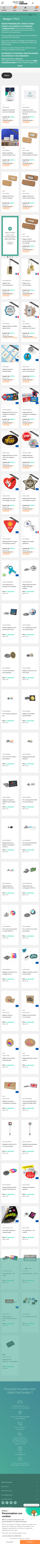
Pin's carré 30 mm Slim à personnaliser (9, 757)
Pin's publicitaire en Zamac (29, 1316)
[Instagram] (11, 1502)
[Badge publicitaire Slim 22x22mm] (30, 749)
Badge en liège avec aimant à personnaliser (28, 197)
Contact (10, 243)
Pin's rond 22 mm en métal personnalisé (29, 930)
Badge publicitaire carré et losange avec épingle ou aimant (9, 414)
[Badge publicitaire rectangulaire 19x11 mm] (30, 878)
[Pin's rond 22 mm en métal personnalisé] (30, 921)
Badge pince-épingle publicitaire (28, 542)
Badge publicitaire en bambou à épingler (8, 197)
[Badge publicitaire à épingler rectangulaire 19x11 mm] (10, 835)
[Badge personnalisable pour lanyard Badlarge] (10, 102)
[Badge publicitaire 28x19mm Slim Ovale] (10, 878)
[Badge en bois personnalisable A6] (10, 276)
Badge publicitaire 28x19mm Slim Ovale (8, 887)
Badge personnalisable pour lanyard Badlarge (8, 111)
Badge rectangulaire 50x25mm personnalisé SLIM (8, 801)
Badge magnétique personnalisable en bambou (29, 154)
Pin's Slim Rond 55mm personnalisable (8, 671)
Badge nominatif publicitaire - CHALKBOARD (9, 1360)
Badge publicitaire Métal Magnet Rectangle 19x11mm (29, 586)
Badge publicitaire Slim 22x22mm (28, 757)
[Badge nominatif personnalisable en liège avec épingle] (30, 232)
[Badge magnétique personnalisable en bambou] (30, 145)
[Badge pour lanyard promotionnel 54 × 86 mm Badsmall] (30, 102)
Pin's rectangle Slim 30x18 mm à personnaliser (29, 801)
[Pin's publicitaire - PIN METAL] (10, 1266)
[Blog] (2, 1502)
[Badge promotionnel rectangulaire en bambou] (10, 1094)
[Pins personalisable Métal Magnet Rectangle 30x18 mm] (30, 1094)
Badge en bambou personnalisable (7, 1016)
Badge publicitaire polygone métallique (28, 456)
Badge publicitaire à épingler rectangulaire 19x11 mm (8, 845)
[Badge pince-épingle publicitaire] (30, 534)
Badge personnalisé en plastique (28, 1188)
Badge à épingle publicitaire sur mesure (28, 327)
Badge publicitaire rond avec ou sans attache (28, 370)
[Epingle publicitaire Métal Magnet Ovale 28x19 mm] (10, 1180)
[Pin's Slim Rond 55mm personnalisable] (10, 663)
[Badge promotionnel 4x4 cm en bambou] (30, 1008)
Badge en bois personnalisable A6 (7, 284)
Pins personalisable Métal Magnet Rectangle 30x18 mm (29, 1103)
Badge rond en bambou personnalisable (8, 1059)
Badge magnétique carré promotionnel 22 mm (9, 628)
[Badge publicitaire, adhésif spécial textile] (10, 319)
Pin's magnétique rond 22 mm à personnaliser (29, 628)
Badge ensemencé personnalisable (7, 370)
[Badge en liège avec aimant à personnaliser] (30, 188)
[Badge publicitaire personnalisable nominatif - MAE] (10, 1309)
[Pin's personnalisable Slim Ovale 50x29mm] (30, 835)
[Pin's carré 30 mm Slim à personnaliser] (10, 749)
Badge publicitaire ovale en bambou (29, 1059)
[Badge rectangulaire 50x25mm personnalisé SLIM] (10, 792)
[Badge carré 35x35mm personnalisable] (30, 706)
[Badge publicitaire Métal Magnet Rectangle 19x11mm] (30, 577)
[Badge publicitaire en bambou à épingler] (10, 188)
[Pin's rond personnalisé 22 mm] (10, 706)
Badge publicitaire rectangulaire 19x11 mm (28, 887)
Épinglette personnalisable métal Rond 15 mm (29, 1145)
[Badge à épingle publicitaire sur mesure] (30, 319)
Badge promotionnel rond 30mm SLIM (29, 671)
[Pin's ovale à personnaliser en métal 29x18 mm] (10, 921)
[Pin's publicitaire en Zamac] (30, 1309)
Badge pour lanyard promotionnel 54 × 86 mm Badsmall (29, 112)
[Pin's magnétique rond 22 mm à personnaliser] (30, 620)
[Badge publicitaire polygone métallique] (30, 448)
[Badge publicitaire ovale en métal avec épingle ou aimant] (10, 448)
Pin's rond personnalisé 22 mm (9, 714)
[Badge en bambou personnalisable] (10, 1008)
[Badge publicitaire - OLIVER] (30, 1266)
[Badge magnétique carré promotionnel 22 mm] (10, 620)
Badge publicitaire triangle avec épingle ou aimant (9, 542)
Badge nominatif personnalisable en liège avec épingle (29, 241)
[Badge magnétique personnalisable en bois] (10, 145)
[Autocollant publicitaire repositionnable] (10, 1223)
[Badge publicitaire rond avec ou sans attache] (30, 362)
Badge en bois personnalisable (26, 284)
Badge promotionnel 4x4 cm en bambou (29, 1016)
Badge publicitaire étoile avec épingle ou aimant (29, 499)
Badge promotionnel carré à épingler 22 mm (9, 973)
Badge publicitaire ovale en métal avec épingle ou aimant (9, 457)
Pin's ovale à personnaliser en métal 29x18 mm (9, 930)
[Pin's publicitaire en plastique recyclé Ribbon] (10, 577)
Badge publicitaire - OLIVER (30, 1273)
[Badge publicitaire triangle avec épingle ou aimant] (10, 534)
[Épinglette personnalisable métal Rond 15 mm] (30, 1137)
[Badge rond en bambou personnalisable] (10, 1051)
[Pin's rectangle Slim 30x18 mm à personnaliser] (30, 792)
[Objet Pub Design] (20, 3)
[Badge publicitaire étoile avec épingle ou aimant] (30, 491)
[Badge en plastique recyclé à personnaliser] (30, 964)
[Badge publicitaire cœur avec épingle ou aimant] (10, 491)
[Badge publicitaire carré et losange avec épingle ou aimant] (10, 405)
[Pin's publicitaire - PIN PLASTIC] (30, 1223)
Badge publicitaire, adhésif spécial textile (9, 327)
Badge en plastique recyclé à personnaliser (29, 973)
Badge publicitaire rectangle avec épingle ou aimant (29, 414)
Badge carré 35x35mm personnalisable (28, 714)
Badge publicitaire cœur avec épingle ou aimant (9, 499)
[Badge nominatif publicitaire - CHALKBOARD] (10, 1352)
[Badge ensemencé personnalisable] (10, 362)
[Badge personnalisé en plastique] (30, 1180)
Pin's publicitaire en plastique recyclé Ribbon (9, 585)
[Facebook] (7, 1502)
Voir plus (20, 65)
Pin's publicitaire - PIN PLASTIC (28, 1231)
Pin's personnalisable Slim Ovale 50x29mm (29, 844)
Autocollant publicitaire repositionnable (8, 1231)
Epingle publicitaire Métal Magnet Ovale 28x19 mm (9, 1188)
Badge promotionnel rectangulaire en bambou (9, 1102)
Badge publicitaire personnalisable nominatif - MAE (10, 1318)
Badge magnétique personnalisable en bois (8, 154)
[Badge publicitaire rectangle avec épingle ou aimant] (30, 405)
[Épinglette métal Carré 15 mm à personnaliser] (10, 1137)
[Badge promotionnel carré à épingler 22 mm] (10, 964)
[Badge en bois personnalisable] (30, 276)
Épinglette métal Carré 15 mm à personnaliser (9, 1145)
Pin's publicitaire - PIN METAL (8, 1274)
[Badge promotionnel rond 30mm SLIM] (30, 663)
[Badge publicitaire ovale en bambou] (30, 1051)
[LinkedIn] (15, 1502)
